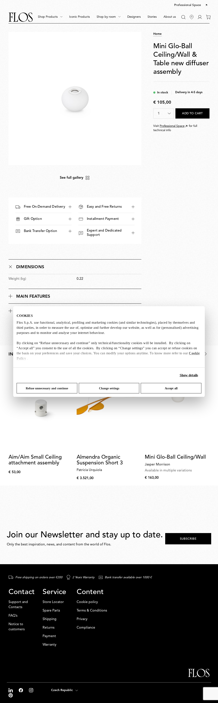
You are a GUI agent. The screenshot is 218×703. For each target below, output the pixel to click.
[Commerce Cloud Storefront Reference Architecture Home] (21, 17)
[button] (191, 5)
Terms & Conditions (92, 610)
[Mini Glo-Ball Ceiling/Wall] (177, 408)
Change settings (109, 388)
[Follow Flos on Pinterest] (11, 695)
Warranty (49, 644)
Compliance (86, 627)
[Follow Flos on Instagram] (31, 690)
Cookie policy (87, 602)
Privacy (82, 619)
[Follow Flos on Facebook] (21, 690)
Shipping (49, 619)
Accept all (171, 388)
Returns (48, 627)
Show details (189, 375)
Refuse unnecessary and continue (47, 388)
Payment (49, 636)
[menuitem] (50, 17)
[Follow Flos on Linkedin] (11, 690)
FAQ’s (13, 615)
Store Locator (53, 602)
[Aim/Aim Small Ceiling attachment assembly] (41, 408)
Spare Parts (51, 610)
